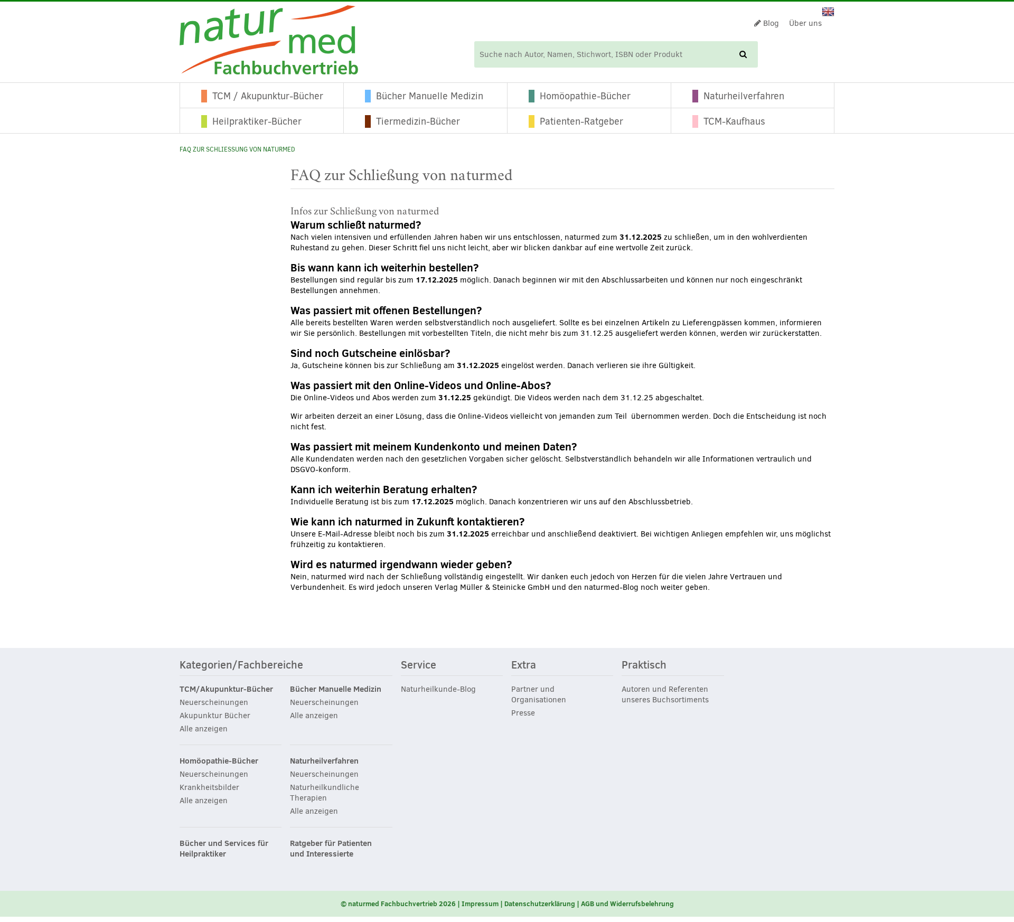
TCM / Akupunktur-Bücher (267, 96)
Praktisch (644, 665)
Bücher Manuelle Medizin (429, 96)
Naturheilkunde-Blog (438, 689)
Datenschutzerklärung (539, 903)
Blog (770, 23)
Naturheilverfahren (743, 96)
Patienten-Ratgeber (581, 121)
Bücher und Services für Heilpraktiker (224, 848)
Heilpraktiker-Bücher (257, 121)
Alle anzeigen (204, 728)
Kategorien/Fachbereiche (241, 665)
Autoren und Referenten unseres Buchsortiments (665, 694)
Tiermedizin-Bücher (418, 121)
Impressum (480, 903)
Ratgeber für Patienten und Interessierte (331, 848)
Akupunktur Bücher (215, 715)
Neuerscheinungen (214, 702)
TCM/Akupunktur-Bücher (226, 689)
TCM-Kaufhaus (734, 121)
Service (418, 665)
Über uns (805, 23)
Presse (523, 713)
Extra (523, 665)
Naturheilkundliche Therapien (324, 792)
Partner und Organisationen (538, 694)
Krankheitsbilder (209, 787)
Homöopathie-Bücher (585, 96)
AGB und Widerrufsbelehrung (627, 903)
